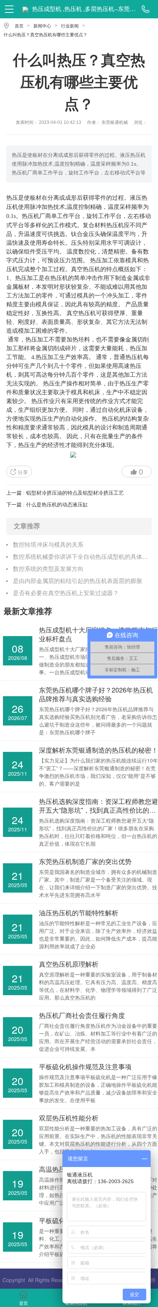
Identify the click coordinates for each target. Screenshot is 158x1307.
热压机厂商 (36, 215)
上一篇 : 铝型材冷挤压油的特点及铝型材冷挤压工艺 (65, 493)
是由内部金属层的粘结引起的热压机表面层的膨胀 (77, 581)
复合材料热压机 (103, 225)
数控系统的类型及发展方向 (48, 569)
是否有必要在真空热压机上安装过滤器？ (66, 593)
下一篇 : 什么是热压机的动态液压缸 (47, 504)
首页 (19, 26)
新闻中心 (42, 26)
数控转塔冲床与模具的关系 (48, 545)
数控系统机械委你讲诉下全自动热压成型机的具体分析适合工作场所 (82, 557)
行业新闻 (70, 26)
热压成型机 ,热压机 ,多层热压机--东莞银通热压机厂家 (84, 9)
